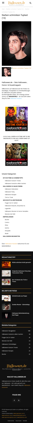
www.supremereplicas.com (9, 417)
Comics (7, 222)
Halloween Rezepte (10, 194)
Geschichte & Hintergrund (12, 200)
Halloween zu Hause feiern (12, 186)
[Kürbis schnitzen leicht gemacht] (6, 265)
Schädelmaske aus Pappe (19, 296)
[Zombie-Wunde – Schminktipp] (6, 307)
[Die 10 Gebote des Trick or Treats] (6, 282)
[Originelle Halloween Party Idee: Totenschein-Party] (6, 273)
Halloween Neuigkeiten (11, 236)
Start (3, 9)
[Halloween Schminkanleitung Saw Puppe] (6, 315)
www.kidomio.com (22, 417)
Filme (6, 225)
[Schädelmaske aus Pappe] (6, 298)
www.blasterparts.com (19, 415)
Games (7, 228)
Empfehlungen (8, 217)
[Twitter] (19, 400)
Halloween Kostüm (16, 98)
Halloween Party (10, 192)
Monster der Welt (10, 214)
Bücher (7, 219)
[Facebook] (14, 400)
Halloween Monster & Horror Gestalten (16, 211)
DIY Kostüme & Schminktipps (13, 178)
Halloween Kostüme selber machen (15, 183)
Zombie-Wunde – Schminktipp (21, 304)
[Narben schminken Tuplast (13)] (16, 65)
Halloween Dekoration (11, 189)
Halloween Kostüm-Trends (13, 181)
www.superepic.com (18, 413)
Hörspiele (7, 231)
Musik (6, 233)
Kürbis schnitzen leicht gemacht (21, 262)
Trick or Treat (9, 197)
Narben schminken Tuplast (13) (14, 9)
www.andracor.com (7, 415)
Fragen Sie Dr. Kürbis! (11, 203)
